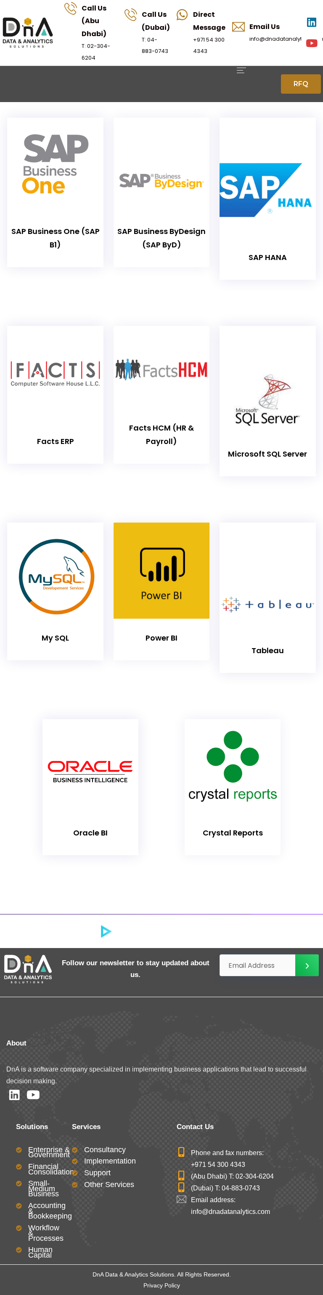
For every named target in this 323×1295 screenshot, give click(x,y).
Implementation (110, 1161)
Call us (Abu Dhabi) (94, 21)
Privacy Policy (161, 1285)
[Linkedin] (311, 22)
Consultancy (105, 1149)
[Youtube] (311, 43)
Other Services (109, 1184)
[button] (301, 84)
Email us (264, 27)
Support (97, 1173)
